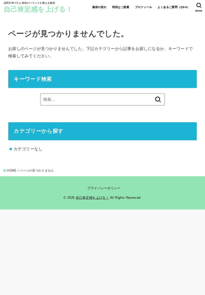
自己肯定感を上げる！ (38, 9)
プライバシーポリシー (103, 188)
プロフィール (143, 7)
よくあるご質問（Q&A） (174, 7)
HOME (11, 170)
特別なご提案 (120, 7)
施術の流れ (99, 7)
